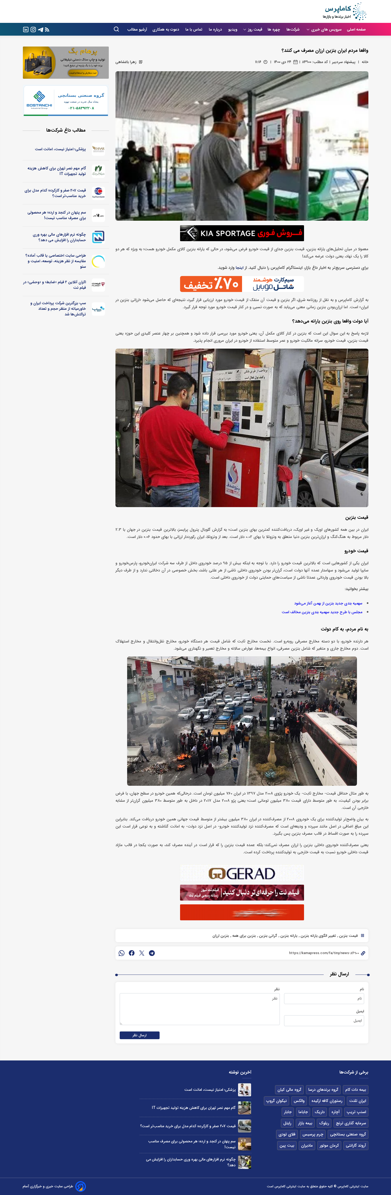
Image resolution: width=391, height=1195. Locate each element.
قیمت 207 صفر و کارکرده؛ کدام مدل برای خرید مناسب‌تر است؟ (55, 193)
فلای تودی (287, 1134)
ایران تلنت (357, 1101)
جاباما (303, 1112)
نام (362, 989)
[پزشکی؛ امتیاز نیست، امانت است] (244, 1090)
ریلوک (324, 1123)
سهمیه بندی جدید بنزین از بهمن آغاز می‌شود (328, 603)
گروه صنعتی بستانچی (348, 1134)
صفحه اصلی (356, 29)
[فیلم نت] (98, 285)
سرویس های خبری (326, 29)
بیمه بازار (305, 1123)
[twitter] (142, 953)
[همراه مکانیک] (98, 193)
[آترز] (98, 261)
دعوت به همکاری (166, 29)
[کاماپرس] (344, 11)
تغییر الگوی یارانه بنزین (318, 936)
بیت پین (287, 1145)
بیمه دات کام (355, 1090)
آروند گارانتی (356, 1145)
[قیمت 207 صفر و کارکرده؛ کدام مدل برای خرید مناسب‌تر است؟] (244, 1126)
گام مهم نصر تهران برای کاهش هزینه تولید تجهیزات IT (56, 171)
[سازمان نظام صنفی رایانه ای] (98, 171)
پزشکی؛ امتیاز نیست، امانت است (60, 149)
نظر (277, 989)
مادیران (307, 1145)
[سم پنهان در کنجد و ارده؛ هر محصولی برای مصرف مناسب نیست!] (244, 1144)
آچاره (335, 1112)
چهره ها (274, 29)
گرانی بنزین (267, 936)
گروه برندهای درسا (323, 1090)
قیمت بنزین (348, 936)
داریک (320, 1112)
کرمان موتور (329, 1145)
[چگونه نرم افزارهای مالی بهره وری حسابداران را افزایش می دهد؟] (244, 1162)
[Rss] (47, 29)
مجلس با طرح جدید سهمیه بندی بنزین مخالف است (322, 612)
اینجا (239, 268)
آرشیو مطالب (137, 29)
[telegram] (152, 953)
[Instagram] (33, 29)
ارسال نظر (140, 1035)
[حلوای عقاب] (98, 215)
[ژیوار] (98, 149)
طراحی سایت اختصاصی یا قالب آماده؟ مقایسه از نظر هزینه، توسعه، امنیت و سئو (56, 261)
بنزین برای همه (243, 936)
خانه (365, 62)
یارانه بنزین (288, 936)
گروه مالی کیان (289, 1090)
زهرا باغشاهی (125, 62)
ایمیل (360, 1011)
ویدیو (232, 29)
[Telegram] (41, 29)
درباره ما (216, 29)
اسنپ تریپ (356, 1112)
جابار (288, 1112)
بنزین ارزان (221, 936)
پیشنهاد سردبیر (343, 62)
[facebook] (132, 953)
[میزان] (98, 237)
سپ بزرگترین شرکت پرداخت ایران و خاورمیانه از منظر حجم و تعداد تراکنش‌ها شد (58, 308)
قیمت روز (255, 29)
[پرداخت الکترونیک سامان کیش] (98, 309)
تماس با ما (194, 29)
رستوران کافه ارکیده (326, 1101)
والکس (299, 1101)
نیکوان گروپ (276, 1101)
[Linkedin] (26, 29)
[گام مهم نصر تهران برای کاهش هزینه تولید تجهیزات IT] (244, 1108)
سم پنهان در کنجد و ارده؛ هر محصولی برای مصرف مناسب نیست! (56, 215)
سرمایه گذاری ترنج (351, 1123)
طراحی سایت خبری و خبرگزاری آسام (48, 1186)
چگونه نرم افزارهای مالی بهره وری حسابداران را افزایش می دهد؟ (59, 237)
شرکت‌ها (293, 29)
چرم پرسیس (312, 1134)
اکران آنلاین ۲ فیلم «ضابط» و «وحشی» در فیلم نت (54, 285)
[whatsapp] (121, 953)
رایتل (287, 1123)
